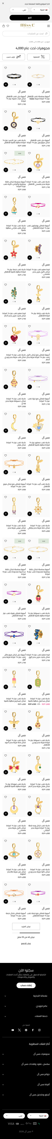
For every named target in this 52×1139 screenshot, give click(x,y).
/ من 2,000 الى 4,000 (36, 42)
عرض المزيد (26, 926)
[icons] (39, 1031)
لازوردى (47, 42)
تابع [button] (29, 18)
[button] (29, 68)
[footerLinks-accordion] (26, 996)
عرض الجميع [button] (26, 943)
